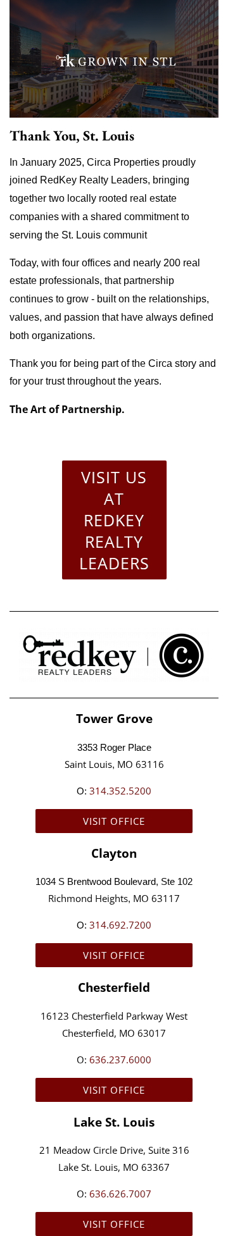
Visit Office (114, 821)
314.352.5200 (120, 790)
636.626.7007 (120, 1193)
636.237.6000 (120, 1059)
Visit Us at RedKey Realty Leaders (114, 520)
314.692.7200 (120, 924)
